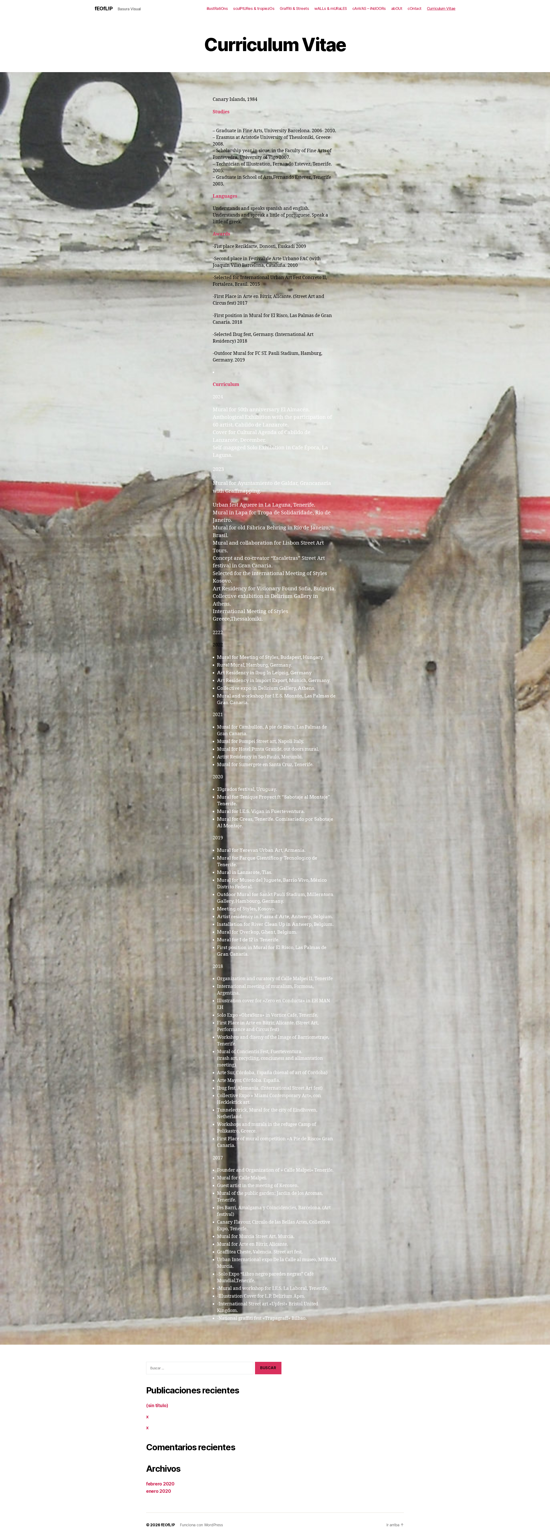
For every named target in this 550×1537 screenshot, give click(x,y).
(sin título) (157, 1405)
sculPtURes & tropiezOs (253, 8)
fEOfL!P (104, 8)
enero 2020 (158, 1491)
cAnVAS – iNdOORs (369, 8)
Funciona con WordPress (201, 1525)
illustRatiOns (217, 8)
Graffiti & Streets (294, 8)
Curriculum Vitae (441, 8)
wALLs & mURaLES (330, 8)
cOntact (415, 8)
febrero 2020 (160, 1484)
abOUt (396, 8)
